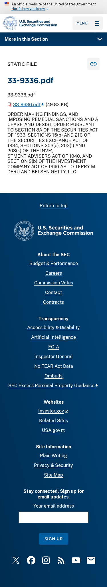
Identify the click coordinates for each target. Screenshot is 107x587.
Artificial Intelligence (53, 337)
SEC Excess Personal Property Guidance (51, 385)
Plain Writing (53, 455)
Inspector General (54, 356)
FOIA (53, 347)
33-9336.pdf (27, 104)
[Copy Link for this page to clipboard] (93, 64)
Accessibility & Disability (53, 327)
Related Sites (53, 420)
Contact (53, 292)
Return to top (54, 205)
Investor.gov (51, 411)
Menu (82, 23)
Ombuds (53, 376)
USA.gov (51, 430)
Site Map (53, 475)
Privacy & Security (53, 465)
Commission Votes (53, 283)
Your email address (53, 506)
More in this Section (26, 39)
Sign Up (53, 538)
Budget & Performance (53, 263)
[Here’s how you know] (53, 7)
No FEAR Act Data (53, 366)
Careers (53, 273)
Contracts (53, 302)
